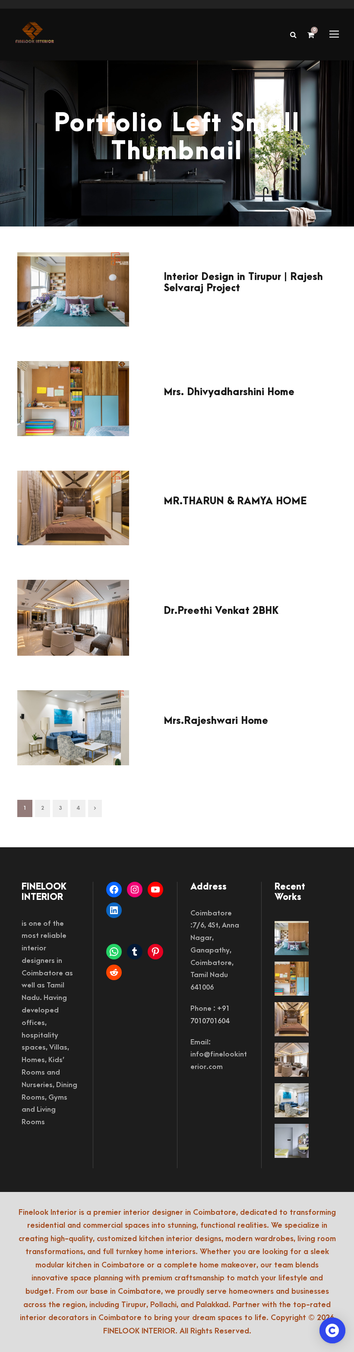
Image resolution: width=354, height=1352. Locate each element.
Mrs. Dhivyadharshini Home (229, 392)
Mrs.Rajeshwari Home (216, 720)
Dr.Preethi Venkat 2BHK (221, 610)
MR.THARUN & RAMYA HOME (235, 501)
